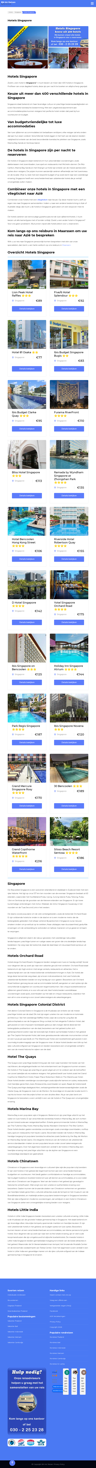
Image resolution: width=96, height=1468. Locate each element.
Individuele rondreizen (17, 1295)
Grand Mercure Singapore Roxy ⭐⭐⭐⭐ (22, 789)
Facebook (54, 1311)
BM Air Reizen (8, 2)
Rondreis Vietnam (57, 1353)
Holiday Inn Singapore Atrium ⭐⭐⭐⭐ (68, 667)
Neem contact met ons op (60, 1295)
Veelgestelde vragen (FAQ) (60, 1306)
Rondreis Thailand (57, 1337)
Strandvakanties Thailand (17, 1311)
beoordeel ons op (58, 1390)
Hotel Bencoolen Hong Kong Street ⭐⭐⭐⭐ (23, 542)
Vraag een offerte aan (58, 1300)
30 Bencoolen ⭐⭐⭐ (68, 786)
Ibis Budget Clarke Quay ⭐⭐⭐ (24, 414)
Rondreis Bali (55, 1342)
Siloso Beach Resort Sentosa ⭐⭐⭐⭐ (67, 851)
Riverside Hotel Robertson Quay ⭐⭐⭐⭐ (64, 542)
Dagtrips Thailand (14, 1306)
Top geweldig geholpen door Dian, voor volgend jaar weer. (65, 1384)
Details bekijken (27, 309)
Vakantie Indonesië (15, 1332)
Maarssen (66, 245)
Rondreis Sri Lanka (57, 1364)
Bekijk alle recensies (58, 1386)
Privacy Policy (55, 1322)
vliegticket (42, 200)
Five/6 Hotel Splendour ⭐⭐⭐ (66, 294)
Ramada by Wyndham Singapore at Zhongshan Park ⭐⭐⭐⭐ (68, 477)
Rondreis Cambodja (57, 1358)
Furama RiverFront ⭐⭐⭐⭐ (66, 414)
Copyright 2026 (56, 1327)
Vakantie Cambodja (15, 1342)
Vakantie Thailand (14, 1321)
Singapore (19, 301)
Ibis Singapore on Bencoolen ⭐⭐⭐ (24, 667)
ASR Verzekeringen (57, 1316)
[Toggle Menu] (92, 3)
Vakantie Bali (13, 1326)
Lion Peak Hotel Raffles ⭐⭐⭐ (22, 294)
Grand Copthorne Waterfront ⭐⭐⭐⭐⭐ (23, 853)
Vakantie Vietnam (14, 1337)
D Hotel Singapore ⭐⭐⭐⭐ (24, 604)
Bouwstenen (13, 1300)
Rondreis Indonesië (57, 1348)
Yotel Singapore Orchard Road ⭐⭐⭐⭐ (64, 606)
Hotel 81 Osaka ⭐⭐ (25, 352)
